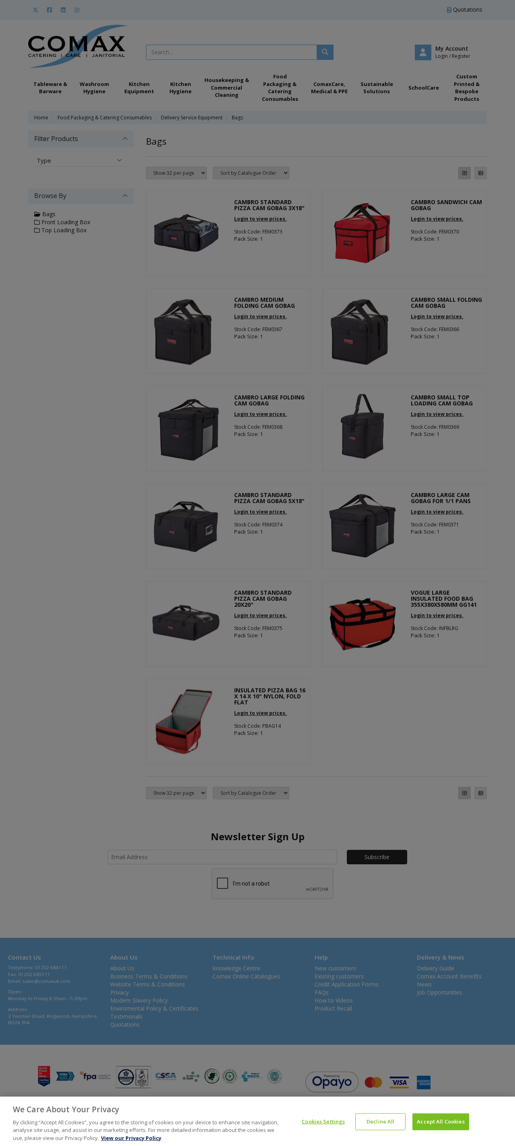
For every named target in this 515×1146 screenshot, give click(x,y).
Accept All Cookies (440, 1121)
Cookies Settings (323, 1121)
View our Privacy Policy (131, 1137)
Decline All (380, 1121)
